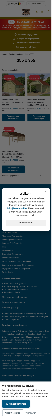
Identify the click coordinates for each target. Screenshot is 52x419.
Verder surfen (26, 222)
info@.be (17, 208)
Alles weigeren (13, 412)
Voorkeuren (31, 412)
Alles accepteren (16, 403)
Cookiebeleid (40, 396)
